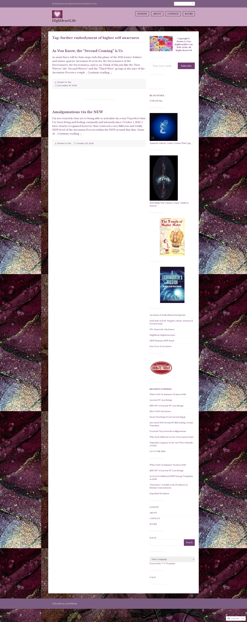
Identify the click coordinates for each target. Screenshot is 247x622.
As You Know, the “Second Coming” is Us (87, 51)
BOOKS (189, 13)
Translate (170, 563)
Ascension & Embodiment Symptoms (167, 315)
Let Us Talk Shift (157, 451)
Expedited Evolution (159, 493)
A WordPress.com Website (64, 603)
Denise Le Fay (64, 82)
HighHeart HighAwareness (162, 335)
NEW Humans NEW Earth (162, 341)
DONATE (142, 13)
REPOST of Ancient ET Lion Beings (166, 406)
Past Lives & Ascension (160, 346)
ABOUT (157, 13)
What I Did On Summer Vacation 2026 (168, 394)
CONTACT (173, 13)
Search (193, 4)
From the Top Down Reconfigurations (168, 431)
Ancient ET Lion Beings (161, 400)
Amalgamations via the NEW (77, 112)
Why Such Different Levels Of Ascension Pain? (172, 437)
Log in (153, 577)
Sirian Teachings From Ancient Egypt (168, 417)
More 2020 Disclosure (160, 411)
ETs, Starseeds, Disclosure (162, 329)
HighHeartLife (64, 20)
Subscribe (186, 66)
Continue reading (100, 72)
